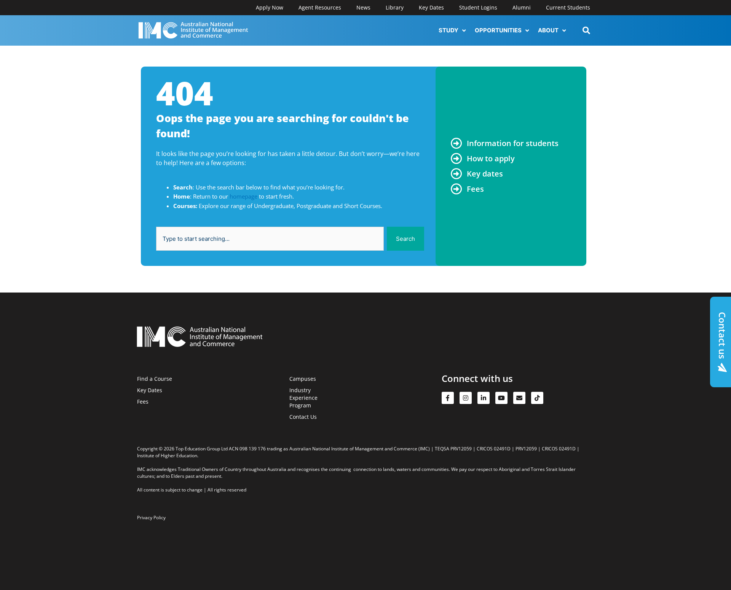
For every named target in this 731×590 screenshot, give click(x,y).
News (363, 7)
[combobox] (270, 239)
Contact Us (303, 416)
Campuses (302, 378)
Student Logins (478, 7)
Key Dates (431, 7)
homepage (243, 196)
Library (395, 7)
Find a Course (154, 378)
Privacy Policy (151, 517)
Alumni (521, 7)
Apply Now (269, 7)
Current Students (568, 7)
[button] (453, 30)
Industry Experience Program (303, 397)
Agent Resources (319, 7)
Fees (142, 401)
